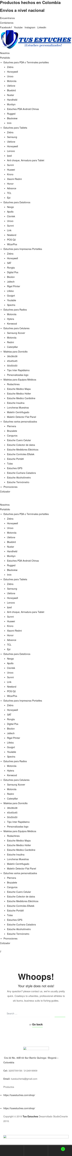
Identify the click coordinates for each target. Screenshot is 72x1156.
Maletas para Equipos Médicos (20, 379)
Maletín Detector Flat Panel (21, 416)
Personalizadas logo (17, 375)
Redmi (10, 342)
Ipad (9, 155)
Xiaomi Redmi (14, 179)
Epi (8, 197)
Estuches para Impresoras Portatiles (23, 249)
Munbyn (11, 104)
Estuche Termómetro (18, 482)
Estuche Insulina (15, 402)
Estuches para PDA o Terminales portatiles (26, 62)
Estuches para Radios (15, 309)
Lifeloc (10, 291)
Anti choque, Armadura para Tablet (25, 160)
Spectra (11, 305)
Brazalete (12, 430)
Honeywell (12, 71)
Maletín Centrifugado (18, 412)
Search (36, 1150)
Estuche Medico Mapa (19, 388)
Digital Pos (12, 272)
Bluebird (11, 90)
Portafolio (5, 57)
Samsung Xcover (16, 333)
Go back (37, 1024)
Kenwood (12, 323)
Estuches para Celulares (16, 328)
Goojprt (11, 295)
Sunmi (10, 165)
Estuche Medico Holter (19, 393)
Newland (11, 235)
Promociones (10, 486)
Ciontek (11, 216)
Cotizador (5, 491)
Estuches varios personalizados (20, 421)
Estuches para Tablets (15, 127)
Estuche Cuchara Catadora (21, 472)
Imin (9, 123)
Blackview (12, 118)
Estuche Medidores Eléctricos (22, 449)
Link (9, 230)
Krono (10, 174)
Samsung (12, 137)
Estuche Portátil (15, 458)
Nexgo (10, 207)
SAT (9, 263)
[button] (36, 499)
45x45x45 (12, 361)
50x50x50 (12, 365)
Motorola (11, 81)
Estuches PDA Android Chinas (23, 109)
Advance (11, 188)
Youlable (11, 300)
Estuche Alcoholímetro (19, 477)
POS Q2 (11, 239)
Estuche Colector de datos (21, 444)
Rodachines (13, 384)
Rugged (11, 113)
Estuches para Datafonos (17, 202)
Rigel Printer (13, 286)
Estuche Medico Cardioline (21, 398)
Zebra (10, 67)
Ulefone (11, 85)
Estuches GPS (14, 468)
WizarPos (12, 244)
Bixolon (11, 277)
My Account (12, 1150)
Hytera (10, 319)
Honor (10, 183)
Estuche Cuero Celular (19, 440)
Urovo (10, 76)
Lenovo (11, 151)
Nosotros (5, 53)
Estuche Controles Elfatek (20, 454)
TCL (9, 193)
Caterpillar (12, 347)
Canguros (12, 435)
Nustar (10, 95)
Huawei (11, 169)
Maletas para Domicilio (16, 351)
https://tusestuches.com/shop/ (19, 1095)
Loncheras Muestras (18, 407)
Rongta (11, 267)
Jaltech (11, 281)
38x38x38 (12, 356)
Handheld (12, 99)
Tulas (10, 463)
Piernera (11, 426)
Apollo (10, 211)
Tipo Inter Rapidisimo (18, 370)
